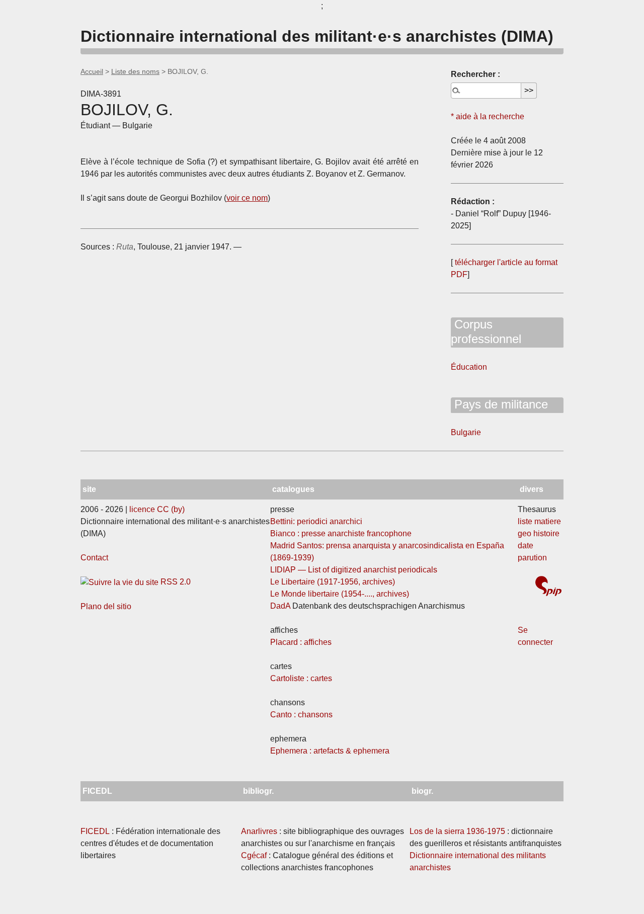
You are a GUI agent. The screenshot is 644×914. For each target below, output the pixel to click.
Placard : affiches (301, 642)
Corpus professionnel (486, 331)
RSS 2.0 (174, 581)
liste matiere (539, 521)
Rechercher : (475, 74)
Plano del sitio (105, 606)
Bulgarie (466, 432)
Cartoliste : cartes (301, 678)
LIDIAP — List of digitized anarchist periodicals (353, 569)
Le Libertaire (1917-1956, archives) (332, 581)
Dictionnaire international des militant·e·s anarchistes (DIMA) (316, 36)
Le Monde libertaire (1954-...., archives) (339, 594)
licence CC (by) (157, 509)
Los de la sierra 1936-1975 (457, 831)
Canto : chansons (301, 714)
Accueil (91, 71)
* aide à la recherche (487, 116)
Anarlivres (259, 831)
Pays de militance (499, 404)
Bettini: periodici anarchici (316, 521)
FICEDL (95, 831)
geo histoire (538, 533)
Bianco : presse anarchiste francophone (341, 533)
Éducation (469, 367)
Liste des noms (135, 71)
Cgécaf (254, 855)
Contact (94, 557)
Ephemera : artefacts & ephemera (329, 750)
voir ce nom (247, 198)
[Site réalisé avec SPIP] (548, 587)
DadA (280, 606)
